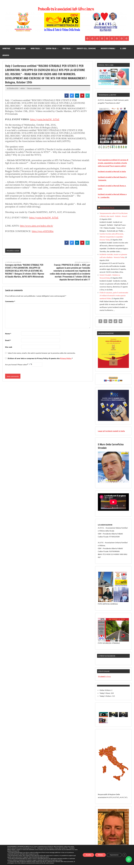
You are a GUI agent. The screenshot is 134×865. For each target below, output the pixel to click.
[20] (107, 482)
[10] (117, 481)
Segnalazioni (20, 48)
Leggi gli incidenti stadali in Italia (111, 431)
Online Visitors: (105, 690)
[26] (119, 482)
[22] (111, 482)
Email (8, 340)
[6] (109, 147)
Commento (10, 301)
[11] (119, 481)
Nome (8, 333)
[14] (125, 481)
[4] (105, 147)
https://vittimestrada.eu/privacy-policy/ (39, 857)
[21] (109, 482)
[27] (121, 482)
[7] (111, 481)
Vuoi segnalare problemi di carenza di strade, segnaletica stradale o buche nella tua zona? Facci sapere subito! (113, 163)
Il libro (123, 48)
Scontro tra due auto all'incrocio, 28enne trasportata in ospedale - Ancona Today (112, 237)
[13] (123, 481)
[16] (99, 482)
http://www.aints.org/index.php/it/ (36, 225)
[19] (105, 482)
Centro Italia (51, 48)
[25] (117, 482)
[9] (115, 481)
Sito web (8, 347)
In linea (104, 676)
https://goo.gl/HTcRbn (42, 231)
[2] (101, 147)
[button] (129, 859)
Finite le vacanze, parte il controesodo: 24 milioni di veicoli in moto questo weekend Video (114, 295)
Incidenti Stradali (108, 48)
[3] (103, 147)
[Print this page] (87, 97)
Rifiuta (100, 855)
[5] (107, 147)
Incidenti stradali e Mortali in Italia (112, 171)
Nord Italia (35, 48)
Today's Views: (105, 693)
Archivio (6, 55)
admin (22, 88)
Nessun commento (33, 88)
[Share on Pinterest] (82, 97)
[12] (121, 481)
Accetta (88, 855)
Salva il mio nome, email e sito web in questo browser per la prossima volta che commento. (41, 353)
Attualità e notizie (12, 251)
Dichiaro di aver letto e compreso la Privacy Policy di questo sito (40, 358)
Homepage (6, 48)
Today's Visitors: (106, 696)
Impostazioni (114, 855)
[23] (113, 482)
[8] (113, 481)
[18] (103, 482)
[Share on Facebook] (66, 97)
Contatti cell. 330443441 (86, 48)
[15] (127, 481)
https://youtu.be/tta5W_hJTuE (44, 119)
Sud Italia (66, 48)
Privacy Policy (66, 358)
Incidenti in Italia (107, 208)
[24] (115, 482)
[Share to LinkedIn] (77, 97)
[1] (99, 147)
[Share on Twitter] (72, 97)
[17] (101, 482)
